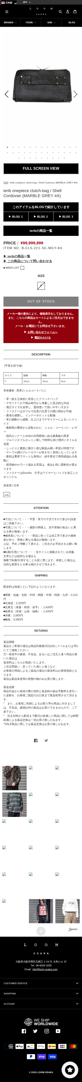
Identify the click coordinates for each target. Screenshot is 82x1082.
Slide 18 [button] (30, 152)
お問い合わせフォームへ (43, 332)
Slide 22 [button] (53, 152)
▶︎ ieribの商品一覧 (16, 256)
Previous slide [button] (5, 95)
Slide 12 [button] (70, 147)
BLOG (16, 216)
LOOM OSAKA (45, 1072)
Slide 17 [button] (24, 152)
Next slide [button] (76, 95)
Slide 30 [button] (36, 158)
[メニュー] (7, 11)
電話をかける (42, 337)
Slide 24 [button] (64, 152)
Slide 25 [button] (70, 152)
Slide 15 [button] (13, 152)
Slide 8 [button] (47, 147)
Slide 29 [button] (30, 158)
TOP (5, 182)
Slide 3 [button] (19, 147)
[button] (14, 778)
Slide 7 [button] (41, 147)
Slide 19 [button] (36, 152)
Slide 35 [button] (64, 158)
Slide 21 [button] (47, 152)
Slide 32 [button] (47, 158)
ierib (7, 495)
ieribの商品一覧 (41, 230)
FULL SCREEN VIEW (41, 168)
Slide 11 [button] (64, 147)
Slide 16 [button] (19, 152)
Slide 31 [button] (41, 158)
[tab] (7, 146)
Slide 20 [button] (41, 152)
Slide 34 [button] (58, 158)
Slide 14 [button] (7, 152)
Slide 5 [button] (30, 147)
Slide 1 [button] (7, 147)
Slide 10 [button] (58, 147)
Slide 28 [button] (24, 158)
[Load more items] (41, 931)
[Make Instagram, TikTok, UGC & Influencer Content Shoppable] (74, 930)
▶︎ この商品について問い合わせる (27, 261)
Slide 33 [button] (53, 158)
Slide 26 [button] (76, 152)
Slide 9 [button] (53, 147)
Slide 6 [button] (36, 147)
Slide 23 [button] (58, 152)
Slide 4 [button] (24, 147)
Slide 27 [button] (19, 158)
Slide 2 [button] (13, 147)
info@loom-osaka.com (45, 969)
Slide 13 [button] (76, 147)
